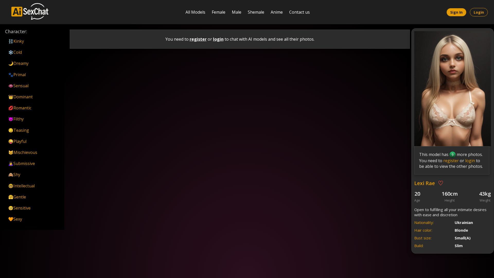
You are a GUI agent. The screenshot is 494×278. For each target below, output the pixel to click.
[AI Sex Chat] (27, 12)
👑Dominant (20, 97)
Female (218, 12)
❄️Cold (15, 52)
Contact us (299, 12)
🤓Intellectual (21, 186)
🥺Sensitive (19, 208)
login (218, 39)
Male (236, 12)
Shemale (256, 12)
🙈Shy (14, 174)
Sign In (456, 12)
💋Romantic (19, 108)
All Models (195, 12)
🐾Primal (17, 74)
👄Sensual (18, 86)
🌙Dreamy (18, 63)
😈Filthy (16, 119)
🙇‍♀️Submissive (21, 163)
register (198, 39)
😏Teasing (18, 130)
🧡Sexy (15, 219)
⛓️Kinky (16, 41)
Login (479, 12)
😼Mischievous (22, 152)
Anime (277, 12)
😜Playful (17, 141)
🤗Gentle (17, 197)
